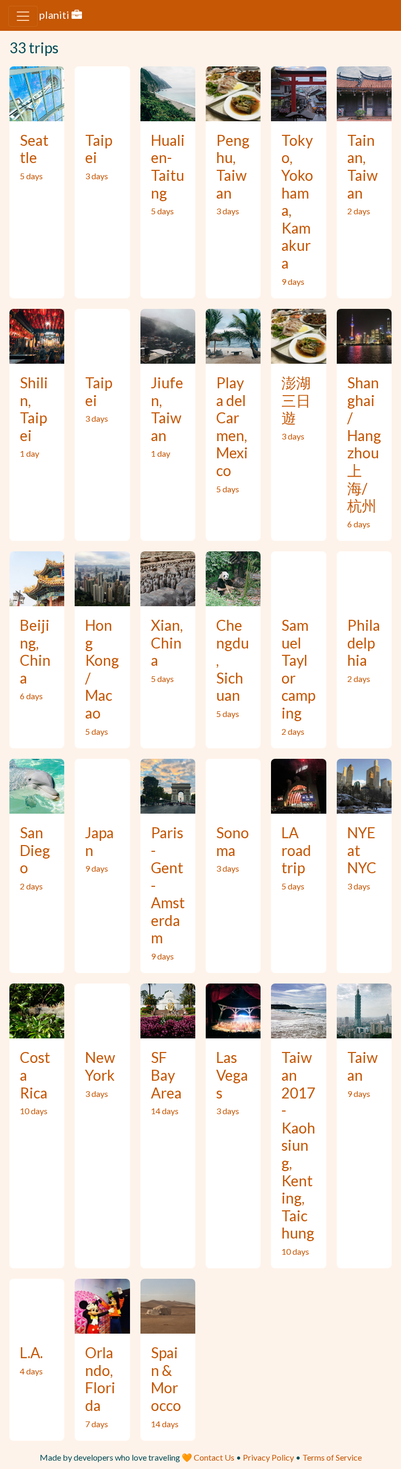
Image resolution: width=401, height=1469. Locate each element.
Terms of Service (332, 1457)
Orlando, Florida (100, 1379)
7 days (96, 1424)
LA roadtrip (296, 850)
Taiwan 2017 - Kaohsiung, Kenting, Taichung (298, 1145)
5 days (31, 176)
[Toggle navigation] (23, 16)
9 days (292, 281)
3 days (96, 176)
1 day (29, 453)
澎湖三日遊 (296, 400)
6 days (358, 524)
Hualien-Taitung (168, 166)
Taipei (98, 149)
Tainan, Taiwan (362, 166)
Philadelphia (363, 642)
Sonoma (232, 841)
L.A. (31, 1352)
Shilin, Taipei (34, 409)
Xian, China (167, 642)
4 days (31, 1371)
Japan (99, 841)
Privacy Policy (268, 1457)
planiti (55, 14)
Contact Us (215, 1457)
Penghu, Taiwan (233, 166)
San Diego (35, 850)
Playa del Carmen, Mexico (232, 426)
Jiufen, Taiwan (167, 409)
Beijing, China (35, 651)
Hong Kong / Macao (102, 669)
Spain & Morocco (166, 1379)
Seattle (34, 149)
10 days (34, 1111)
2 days (358, 211)
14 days (165, 1111)
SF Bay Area (166, 1074)
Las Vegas (232, 1074)
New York (100, 1066)
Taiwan (362, 1066)
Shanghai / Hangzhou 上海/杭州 (364, 444)
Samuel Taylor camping (298, 669)
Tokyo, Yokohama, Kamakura (297, 201)
